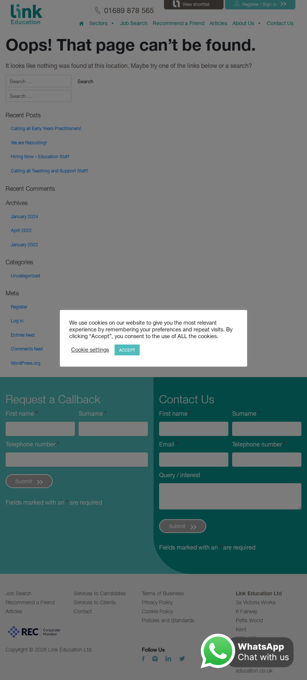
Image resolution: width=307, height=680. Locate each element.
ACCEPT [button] (127, 349)
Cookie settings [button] (90, 349)
